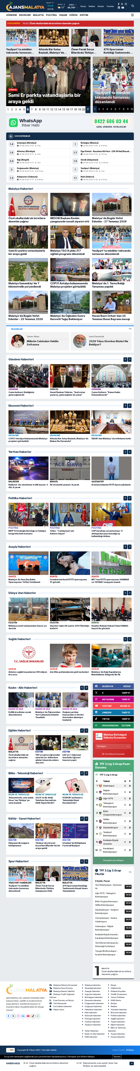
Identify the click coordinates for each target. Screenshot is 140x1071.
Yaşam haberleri (118, 1022)
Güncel (54, 389)
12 (51, 109)
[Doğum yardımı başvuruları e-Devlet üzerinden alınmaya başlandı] (75, 700)
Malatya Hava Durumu (63, 988)
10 (43, 109)
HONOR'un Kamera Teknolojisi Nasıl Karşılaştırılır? (72, 800)
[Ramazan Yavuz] (80, 341)
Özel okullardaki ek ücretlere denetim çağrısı (18, 757)
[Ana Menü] (132, 15)
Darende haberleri (93, 1000)
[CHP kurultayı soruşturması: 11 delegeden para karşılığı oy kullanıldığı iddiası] (111, 514)
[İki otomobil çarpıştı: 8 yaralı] (70, 468)
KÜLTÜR (12, 840)
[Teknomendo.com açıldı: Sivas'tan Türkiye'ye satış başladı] (21, 785)
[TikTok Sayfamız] (33, 1016)
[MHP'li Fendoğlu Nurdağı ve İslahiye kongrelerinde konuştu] (28, 514)
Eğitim (84, 15)
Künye (113, 985)
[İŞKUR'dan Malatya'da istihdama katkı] (111, 422)
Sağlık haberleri (117, 1019)
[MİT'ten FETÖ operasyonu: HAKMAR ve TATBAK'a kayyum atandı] (111, 563)
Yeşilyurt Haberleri (19, 883)
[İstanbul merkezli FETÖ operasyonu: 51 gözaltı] (70, 563)
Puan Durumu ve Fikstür (63, 1000)
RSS (12, 1050)
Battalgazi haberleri (94, 997)
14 (59, 109)
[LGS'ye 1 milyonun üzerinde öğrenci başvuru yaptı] (75, 742)
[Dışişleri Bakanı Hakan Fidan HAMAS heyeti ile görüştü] (111, 609)
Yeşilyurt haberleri (93, 1025)
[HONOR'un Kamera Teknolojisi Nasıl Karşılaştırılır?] (75, 785)
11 (47, 109)
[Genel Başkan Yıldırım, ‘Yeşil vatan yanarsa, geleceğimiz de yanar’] (70, 376)
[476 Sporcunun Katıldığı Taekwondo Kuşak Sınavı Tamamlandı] (75, 873)
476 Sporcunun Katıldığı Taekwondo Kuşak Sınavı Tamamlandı (75, 888)
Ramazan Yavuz (97, 336)
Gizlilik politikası (103, 1057)
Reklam (114, 1006)
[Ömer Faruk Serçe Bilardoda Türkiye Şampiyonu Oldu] (48, 873)
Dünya (73, 15)
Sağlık (12, 669)
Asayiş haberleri (118, 1034)
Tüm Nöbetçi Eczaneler (115, 754)
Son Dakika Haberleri (62, 1006)
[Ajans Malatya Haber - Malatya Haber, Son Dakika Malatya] (25, 6)
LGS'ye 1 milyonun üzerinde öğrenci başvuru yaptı (71, 757)
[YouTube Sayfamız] (122, 8)
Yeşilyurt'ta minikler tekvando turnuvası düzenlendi (18, 888)
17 (71, 109)
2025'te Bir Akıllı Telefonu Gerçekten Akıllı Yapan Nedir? (45, 800)
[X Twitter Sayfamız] (122, 4)
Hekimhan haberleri (93, 1010)
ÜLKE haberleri (91, 1037)
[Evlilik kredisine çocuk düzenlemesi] (21, 700)
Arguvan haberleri (93, 994)
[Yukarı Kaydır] (125, 359)
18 (75, 109)
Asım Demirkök (34, 336)
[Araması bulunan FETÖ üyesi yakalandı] (111, 468)
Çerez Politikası (118, 997)
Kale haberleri (91, 1013)
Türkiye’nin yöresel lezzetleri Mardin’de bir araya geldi (47, 845)
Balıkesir (13, 482)
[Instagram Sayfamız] (126, 4)
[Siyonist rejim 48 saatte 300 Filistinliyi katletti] (70, 609)
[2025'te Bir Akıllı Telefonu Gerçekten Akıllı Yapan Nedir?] (48, 785)
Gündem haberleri (119, 1010)
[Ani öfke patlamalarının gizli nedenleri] (70, 655)
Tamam (117, 1057)
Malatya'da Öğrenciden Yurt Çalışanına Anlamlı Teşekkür (47, 714)
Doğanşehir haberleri (94, 1003)
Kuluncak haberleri (93, 1016)
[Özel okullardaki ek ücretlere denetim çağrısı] (21, 742)
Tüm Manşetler (60, 1003)
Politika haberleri (118, 1016)
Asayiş (12, 576)
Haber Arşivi (58, 1010)
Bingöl (54, 482)
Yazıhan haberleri (92, 1022)
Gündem (11, 15)
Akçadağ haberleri (93, 988)
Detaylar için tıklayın (113, 860)
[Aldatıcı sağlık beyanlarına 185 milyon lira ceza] (28, 655)
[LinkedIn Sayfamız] (119, 8)
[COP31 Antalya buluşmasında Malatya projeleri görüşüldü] (28, 422)
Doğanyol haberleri (93, 1006)
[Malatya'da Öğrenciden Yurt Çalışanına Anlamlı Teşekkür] (48, 700)
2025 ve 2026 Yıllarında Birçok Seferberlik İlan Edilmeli (109, 343)
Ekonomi (25, 15)
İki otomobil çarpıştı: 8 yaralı (64, 485)
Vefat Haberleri (91, 1031)
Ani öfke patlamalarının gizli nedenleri (69, 672)
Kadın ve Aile (15, 709)
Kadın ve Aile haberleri (95, 1034)
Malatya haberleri (92, 985)
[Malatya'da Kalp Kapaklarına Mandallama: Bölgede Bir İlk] (111, 655)
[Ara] (133, 6)
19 (79, 109)
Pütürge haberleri (92, 1019)
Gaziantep (97, 482)
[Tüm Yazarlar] (130, 329)
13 (55, 109)
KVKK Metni (116, 1000)
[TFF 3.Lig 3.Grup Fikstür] (130, 872)
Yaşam (63, 15)
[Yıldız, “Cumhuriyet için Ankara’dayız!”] (70, 514)
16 (67, 109)
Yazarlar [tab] (16, 329)
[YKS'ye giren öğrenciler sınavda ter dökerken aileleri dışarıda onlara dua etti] (48, 742)
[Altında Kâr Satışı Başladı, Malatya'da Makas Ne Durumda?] (70, 422)
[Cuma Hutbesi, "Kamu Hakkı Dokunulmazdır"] (111, 376)
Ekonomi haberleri (119, 1013)
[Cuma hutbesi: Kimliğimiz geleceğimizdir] (28, 376)
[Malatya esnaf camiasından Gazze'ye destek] (28, 609)
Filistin (12, 623)
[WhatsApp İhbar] (38, 1016)
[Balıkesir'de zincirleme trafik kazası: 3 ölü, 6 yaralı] (28, 468)
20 (83, 109)
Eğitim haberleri (118, 1025)
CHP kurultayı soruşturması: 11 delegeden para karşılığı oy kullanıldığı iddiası (107, 533)
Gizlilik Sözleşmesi (119, 994)
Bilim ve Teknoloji (18, 794)
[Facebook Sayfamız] (118, 4)
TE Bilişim (130, 1050)
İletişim (114, 1003)
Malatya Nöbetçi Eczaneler (65, 985)
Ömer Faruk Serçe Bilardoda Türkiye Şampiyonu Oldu (44, 888)
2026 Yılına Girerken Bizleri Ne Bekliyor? (46, 343)
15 (63, 109)
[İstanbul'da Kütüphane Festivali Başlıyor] (75, 831)
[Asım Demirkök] (17, 341)
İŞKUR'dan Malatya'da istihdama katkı (111, 438)
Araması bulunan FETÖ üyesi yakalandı (111, 485)
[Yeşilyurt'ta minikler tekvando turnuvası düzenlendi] (21, 873)
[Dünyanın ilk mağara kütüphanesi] (21, 831)
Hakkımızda (116, 988)
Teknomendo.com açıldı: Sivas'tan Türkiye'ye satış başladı (21, 800)
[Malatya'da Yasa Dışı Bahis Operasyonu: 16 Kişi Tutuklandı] (28, 563)
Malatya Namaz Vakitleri (64, 991)
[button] (125, 359)
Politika (51, 15)
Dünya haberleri (118, 1037)
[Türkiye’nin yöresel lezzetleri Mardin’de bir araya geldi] (48, 831)
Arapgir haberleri (92, 991)
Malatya (38, 15)
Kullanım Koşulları (118, 991)
